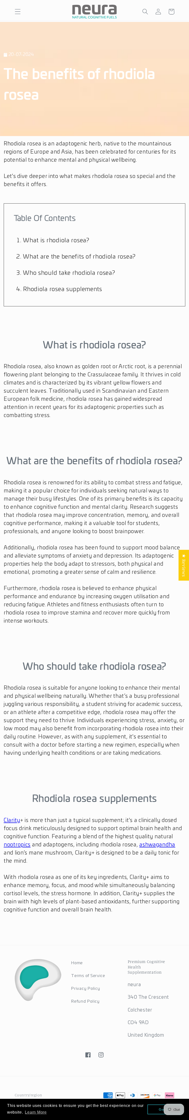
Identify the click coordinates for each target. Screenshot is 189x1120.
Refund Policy (85, 1001)
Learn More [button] (36, 1112)
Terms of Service (88, 976)
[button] (17, 11)
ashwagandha (157, 844)
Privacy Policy (85, 989)
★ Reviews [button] (184, 565)
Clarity (12, 820)
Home (77, 963)
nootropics (17, 844)
